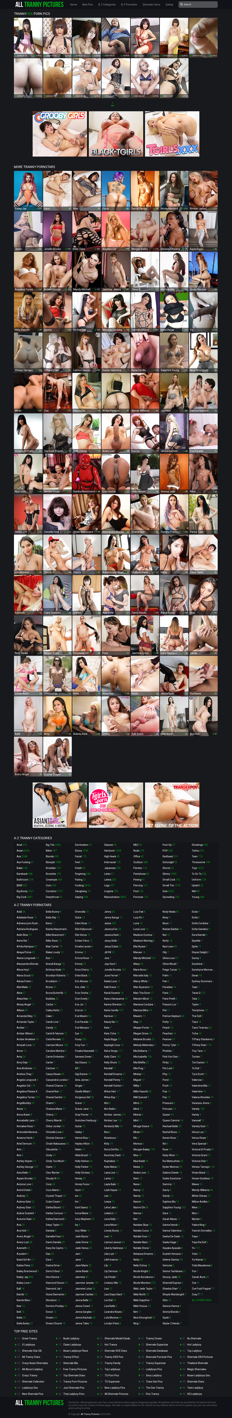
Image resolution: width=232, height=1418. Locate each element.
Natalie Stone (142, 1248)
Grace (80, 1103)
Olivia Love (170, 958)
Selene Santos (173, 1259)
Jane (79, 1259)
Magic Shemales (196, 1369)
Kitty (108, 1143)
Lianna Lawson (114, 1242)
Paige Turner (172, 969)
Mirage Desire (143, 1126)
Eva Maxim (83, 1016)
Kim (107, 1103)
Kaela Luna (112, 981)
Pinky (167, 1062)
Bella (21, 1317)
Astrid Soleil (24, 1190)
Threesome (201, 862)
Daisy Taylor (54, 1224)
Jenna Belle (83, 1300)
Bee (21, 1306)
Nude (138, 850)
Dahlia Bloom (55, 1207)
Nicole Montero (144, 1282)
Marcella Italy (142, 975)
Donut (51, 1311)
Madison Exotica (143, 934)
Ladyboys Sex (30, 1387)
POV (168, 850)
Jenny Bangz (113, 917)
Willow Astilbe (201, 1201)
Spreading (171, 897)
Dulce (80, 917)
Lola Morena (113, 1317)
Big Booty (25, 891)
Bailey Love (24, 1282)
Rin (165, 1143)
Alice (21, 992)
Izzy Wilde (82, 1230)
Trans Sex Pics (154, 1381)
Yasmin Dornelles (203, 1230)
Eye (79, 1033)
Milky (137, 1085)
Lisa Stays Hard (114, 1294)
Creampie (54, 879)
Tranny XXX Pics (114, 1356)
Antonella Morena (29, 1132)
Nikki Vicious (142, 1306)
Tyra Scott (199, 1074)
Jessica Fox (112, 929)
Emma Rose (83, 958)
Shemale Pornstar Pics (159, 1356)
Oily (166, 952)
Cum (51, 885)
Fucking (82, 885)
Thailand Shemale (197, 1363)
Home (73, 4)
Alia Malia (24, 987)
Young (198, 897)
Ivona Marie (83, 1213)
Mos (137, 1155)
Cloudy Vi (53, 1178)
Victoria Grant (201, 1155)
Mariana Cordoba (145, 1004)
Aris (20, 1155)
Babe (22, 868)
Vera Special (200, 1143)
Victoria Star (200, 1161)
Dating (169, 4)
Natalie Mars (142, 1242)
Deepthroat (54, 897)
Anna (21, 1108)
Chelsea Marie (56, 1108)
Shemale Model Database (119, 1338)
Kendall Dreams (115, 1074)
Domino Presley (56, 1306)
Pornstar (140, 897)
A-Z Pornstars (129, 4)
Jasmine (81, 1277)
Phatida (168, 1050)
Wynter (197, 1219)
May (137, 1021)
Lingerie (111, 891)
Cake (50, 1016)
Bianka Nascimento (58, 929)
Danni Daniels (55, 1242)
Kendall (110, 1068)
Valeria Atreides (203, 1097)
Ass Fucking (25, 862)
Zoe (196, 1282)
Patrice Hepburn (174, 1016)
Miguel (138, 1079)
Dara (49, 1259)
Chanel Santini (56, 1097)
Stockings (200, 844)
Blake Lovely (54, 952)
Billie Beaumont (56, 934)
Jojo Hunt (110, 963)
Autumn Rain (26, 1219)
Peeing (139, 879)
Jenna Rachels (85, 1317)
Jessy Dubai (112, 946)
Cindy (51, 1155)
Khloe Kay (111, 1097)
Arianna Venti (25, 1137)
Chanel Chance (56, 1085)
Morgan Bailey (144, 1149)
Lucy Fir (138, 917)
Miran (138, 1132)
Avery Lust (24, 1242)
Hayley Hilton (84, 1143)
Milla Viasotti (142, 1091)
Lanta (109, 1178)
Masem (139, 1016)
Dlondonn (53, 1300)
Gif (77, 1068)
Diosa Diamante (56, 1294)
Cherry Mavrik (55, 1120)
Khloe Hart (111, 1091)
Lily (107, 1265)
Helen (80, 1149)
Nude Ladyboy (71, 1338)
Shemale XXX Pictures (200, 1356)
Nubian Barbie (172, 929)
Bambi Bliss (24, 1300)
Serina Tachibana (174, 1271)
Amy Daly (24, 1062)
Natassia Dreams (145, 1253)
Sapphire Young (174, 1207)
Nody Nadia (171, 911)
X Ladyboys (28, 1344)
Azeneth (23, 1248)
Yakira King (199, 1224)
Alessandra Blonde (29, 963)
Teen (197, 856)
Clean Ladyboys (72, 1344)
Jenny (109, 911)
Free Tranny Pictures (75, 1369)
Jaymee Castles (86, 1294)
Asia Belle (24, 1172)
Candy (51, 1027)
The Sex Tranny (155, 1387)
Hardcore (112, 850)
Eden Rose (83, 923)
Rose (167, 1149)
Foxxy (80, 1039)
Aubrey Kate (25, 1201)
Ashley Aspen (26, 1161)
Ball (20, 1288)
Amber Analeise (28, 1039)
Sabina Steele (172, 1172)
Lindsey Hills (112, 1282)
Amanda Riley (26, 1016)
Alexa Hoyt (24, 969)
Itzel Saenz (83, 1207)
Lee (108, 1195)
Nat (137, 1219)
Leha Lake (111, 1207)
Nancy (138, 1190)
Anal (22, 844)
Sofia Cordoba (201, 923)
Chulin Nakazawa (57, 1143)
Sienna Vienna (172, 1306)
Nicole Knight (141, 1271)
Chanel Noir (54, 1091)
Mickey (139, 1074)
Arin (21, 1149)
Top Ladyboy (194, 1350)
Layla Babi (111, 1184)
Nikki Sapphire (142, 1300)
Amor (22, 1050)
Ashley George (27, 1166)
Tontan (197, 1056)
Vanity (196, 1114)
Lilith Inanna (112, 1259)
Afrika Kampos (27, 946)
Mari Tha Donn (143, 992)
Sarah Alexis (171, 1219)
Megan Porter (143, 1027)
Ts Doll (196, 1068)
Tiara (196, 1021)
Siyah (167, 1317)
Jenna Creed (84, 1306)
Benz (50, 923)
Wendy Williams (202, 1190)
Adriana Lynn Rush (29, 923)
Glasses (110, 844)
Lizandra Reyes (114, 1311)
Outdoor (140, 862)
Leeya (109, 1201)
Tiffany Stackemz (203, 1039)
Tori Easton (200, 1062)
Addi (21, 911)
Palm (167, 975)
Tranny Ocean (154, 1338)
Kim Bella (110, 1108)
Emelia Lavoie (84, 946)
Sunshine (198, 963)
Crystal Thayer (56, 1195)
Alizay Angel (25, 1004)
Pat (166, 1010)
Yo (196, 1248)
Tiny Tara (199, 1050)
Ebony (81, 850)
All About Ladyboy (32, 1369)
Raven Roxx (170, 1137)
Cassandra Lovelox (57, 1079)
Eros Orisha (83, 992)
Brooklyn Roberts (57, 975)
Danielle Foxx (55, 1236)
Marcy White (141, 981)
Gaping (81, 897)
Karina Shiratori (114, 1004)
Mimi (137, 1103)
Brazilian (53, 868)
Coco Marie (53, 1190)
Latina (110, 879)
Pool (138, 891)
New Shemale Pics (32, 1393)
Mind (137, 1108)
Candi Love (53, 1021)
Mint (137, 1120)
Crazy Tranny (29, 1375)
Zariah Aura (200, 1277)
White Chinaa (201, 1195)
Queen (168, 1114)
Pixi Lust (168, 1068)
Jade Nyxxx (82, 1236)
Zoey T (197, 1294)
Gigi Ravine (83, 1074)
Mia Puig (139, 1068)
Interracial (112, 862)
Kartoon (110, 1016)
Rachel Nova (171, 1132)
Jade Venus (83, 1248)
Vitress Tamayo (203, 1166)
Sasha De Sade (173, 1236)
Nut (166, 934)
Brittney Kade (55, 969)
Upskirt (197, 885)
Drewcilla (82, 911)
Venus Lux (199, 1132)
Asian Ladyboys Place (75, 1350)
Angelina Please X (29, 1091)
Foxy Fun (81, 1045)
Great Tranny (29, 1338)
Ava (21, 1224)
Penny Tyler (171, 1045)
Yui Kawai (199, 1259)
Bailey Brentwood (28, 1271)
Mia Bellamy (142, 1050)
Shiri (167, 1300)
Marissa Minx (142, 1010)
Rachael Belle (172, 1126)
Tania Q (198, 992)
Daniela (51, 1230)
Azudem (23, 1253)
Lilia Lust (110, 1253)
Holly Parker (83, 1166)
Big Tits (53, 844)
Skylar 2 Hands (172, 1323)
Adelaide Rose (27, 917)
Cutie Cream (54, 1201)
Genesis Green (84, 1056)
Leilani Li (110, 1213)
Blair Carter (54, 946)
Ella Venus (82, 934)
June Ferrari (112, 975)
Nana (137, 1184)
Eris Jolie (82, 987)
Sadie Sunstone (173, 1178)
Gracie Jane (83, 1108)
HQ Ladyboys (194, 1393)
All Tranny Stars (31, 1356)
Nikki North (141, 1294)
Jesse (110, 923)
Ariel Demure (26, 1143)
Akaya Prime (26, 952)
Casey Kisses (55, 1074)
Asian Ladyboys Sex (198, 1375)
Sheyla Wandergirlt (174, 1294)
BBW (22, 885)
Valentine (199, 1091)
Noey (166, 917)
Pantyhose (141, 873)
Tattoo (198, 850)
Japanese (112, 868)
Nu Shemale (194, 1338)
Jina (107, 958)
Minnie (138, 1114)
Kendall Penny (114, 1079)
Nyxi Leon (170, 946)
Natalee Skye (142, 1224)
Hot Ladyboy (194, 1344)
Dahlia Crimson (56, 1213)
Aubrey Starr (26, 1207)
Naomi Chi (140, 1207)
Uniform (199, 879)
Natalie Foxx (142, 1236)
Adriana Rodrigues (29, 929)
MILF (137, 844)
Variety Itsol (200, 1126)
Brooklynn (53, 981)
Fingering (82, 873)
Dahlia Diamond (56, 1219)
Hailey (79, 1132)
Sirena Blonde (172, 1311)
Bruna (51, 987)
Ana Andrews (26, 1068)
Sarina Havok (171, 1224)
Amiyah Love (26, 1045)
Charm (51, 1103)
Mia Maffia (141, 1062)
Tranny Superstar (156, 1363)
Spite (196, 946)
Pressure (169, 1103)
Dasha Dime (54, 1265)
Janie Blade (83, 1271)
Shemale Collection (33, 1381)
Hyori (79, 1190)
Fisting (80, 879)
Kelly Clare (112, 1056)
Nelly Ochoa (141, 1265)
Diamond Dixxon (57, 1282)
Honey (80, 1178)
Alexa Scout (25, 975)
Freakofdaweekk (86, 1050)
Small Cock (171, 879)
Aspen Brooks (26, 1178)
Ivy (77, 1224)
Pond (167, 1079)
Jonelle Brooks (115, 969)
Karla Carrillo (113, 1010)
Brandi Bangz (55, 963)
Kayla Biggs (112, 1039)
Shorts (168, 868)
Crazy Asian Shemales (35, 1363)
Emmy (80, 963)
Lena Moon (111, 1224)
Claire (51, 1166)
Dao (50, 1253)
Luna (137, 923)
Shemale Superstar (157, 1344)
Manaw (139, 952)
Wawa (197, 1184)
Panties (140, 868)
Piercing (140, 885)
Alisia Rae (24, 998)
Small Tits (171, 885)
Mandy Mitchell (144, 958)
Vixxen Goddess (202, 1178)
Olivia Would (170, 963)
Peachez (169, 1033)
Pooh (167, 1085)
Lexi (108, 1236)
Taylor (196, 1004)
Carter (50, 1062)
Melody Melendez (144, 1045)
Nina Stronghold (144, 1317)
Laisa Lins (111, 1172)
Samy (167, 1190)
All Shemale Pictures (116, 1393)
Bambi (22, 1294)
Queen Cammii (173, 1120)
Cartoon (52, 1068)
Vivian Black (200, 1172)
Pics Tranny (152, 1393)
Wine (196, 1207)
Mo (136, 1137)
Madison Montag (144, 940)
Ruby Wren (170, 1155)
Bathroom (25, 879)
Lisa (108, 1288)
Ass (22, 856)
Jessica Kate (112, 934)
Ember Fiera (83, 940)
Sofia (196, 917)
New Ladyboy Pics (115, 1387)
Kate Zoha (111, 1033)
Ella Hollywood (84, 929)
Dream (51, 1317)
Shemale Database (157, 1350)
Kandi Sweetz (113, 992)
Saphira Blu (171, 1201)
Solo (168, 891)
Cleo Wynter (54, 1172)
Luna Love (140, 929)
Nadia (138, 1166)
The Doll (197, 1016)
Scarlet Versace (173, 1253)
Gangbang (82, 891)
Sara (167, 1213)
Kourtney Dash (114, 1155)
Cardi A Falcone (56, 1033)
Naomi (138, 1201)
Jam (78, 1253)
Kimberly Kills (113, 1126)
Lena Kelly (111, 1219)
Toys (198, 868)
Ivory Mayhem (85, 1219)
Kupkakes (111, 1161)
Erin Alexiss (83, 981)
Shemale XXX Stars (116, 1350)
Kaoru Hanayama (115, 998)
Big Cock (25, 897)
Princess (169, 1108)
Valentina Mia (201, 1085)
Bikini (51, 850)
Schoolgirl (170, 862)
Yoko (196, 1253)
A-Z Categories (107, 4)
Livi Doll (110, 1300)
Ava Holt (23, 1230)
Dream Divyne (55, 1323)
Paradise (169, 987)
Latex (109, 873)
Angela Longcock (27, 1079)
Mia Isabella (142, 1056)
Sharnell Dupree (173, 1282)
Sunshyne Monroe (204, 969)
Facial (80, 856)
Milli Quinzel (141, 1097)
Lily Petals (111, 1277)
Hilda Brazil (83, 1155)
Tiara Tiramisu (202, 1027)
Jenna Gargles (85, 1311)
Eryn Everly (82, 998)
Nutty (167, 940)
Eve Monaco (83, 1027)
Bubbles (52, 998)
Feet (79, 862)
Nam (137, 1178)
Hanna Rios (82, 1137)
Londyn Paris (112, 1323)
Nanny (138, 1195)
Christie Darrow (55, 1137)
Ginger (79, 1085)
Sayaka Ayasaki (173, 1248)
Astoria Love (25, 1184)
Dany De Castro (56, 1248)
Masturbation (115, 897)
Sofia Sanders (201, 929)
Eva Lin (80, 1010)
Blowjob (53, 862)
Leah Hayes (112, 1190)
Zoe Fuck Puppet (203, 1288)
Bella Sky (53, 917)
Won (195, 1213)
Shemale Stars (195, 1381)
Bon (50, 958)
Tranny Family (113, 1363)
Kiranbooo (111, 1137)
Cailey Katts (54, 1010)
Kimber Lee (113, 1120)
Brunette (53, 873)
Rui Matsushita (173, 1161)
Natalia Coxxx (142, 1230)
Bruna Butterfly (56, 992)
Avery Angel (25, 1236)
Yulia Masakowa (202, 1265)
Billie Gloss (53, 940)
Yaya (196, 1236)
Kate (107, 1027)
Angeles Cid (26, 1085)
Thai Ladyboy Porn (73, 1393)
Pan (166, 981)
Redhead (170, 856)
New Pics (87, 4)
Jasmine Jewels (87, 1282)
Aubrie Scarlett (26, 1213)
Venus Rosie (200, 1137)
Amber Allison (26, 1033)
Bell (20, 1311)
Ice (78, 1195)
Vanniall (198, 1120)
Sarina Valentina (174, 1230)
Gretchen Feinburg (86, 1120)
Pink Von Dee (171, 1056)
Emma (80, 952)
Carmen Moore (57, 1045)
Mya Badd (140, 1161)
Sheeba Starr (172, 1288)
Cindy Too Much (56, 1161)
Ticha (197, 1033)
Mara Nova (140, 969)
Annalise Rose (26, 1126)
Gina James (83, 1079)
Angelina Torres (28, 1097)
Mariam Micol (142, 998)
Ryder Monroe (172, 1166)
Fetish (80, 868)
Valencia (198, 1079)
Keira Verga (113, 1050)
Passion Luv (170, 1004)
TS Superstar (112, 1381)
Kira (107, 1132)
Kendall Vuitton (113, 1085)
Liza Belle (110, 1306)
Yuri (195, 1271)
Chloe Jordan (55, 1126)
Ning (136, 1323)
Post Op (169, 844)
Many (138, 963)
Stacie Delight (201, 952)
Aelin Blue (24, 934)
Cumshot (54, 891)
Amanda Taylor (26, 1021)
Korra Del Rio (113, 1149)
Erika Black (83, 975)
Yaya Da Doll (200, 1242)
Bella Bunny (53, 911)
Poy (166, 1097)
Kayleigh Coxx (113, 1045)
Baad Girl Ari (25, 1259)
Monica (138, 1143)
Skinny (170, 873)
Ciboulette (53, 1149)
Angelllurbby (25, 1103)
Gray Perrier (83, 1114)
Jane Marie (83, 1265)
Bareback (24, 873)
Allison (22, 1010)
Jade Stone (83, 1242)
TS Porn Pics (112, 1375)
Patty (167, 1021)
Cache (51, 1004)
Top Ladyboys (112, 1369)
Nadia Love (141, 1172)
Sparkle (197, 940)
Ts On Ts (199, 873)
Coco (50, 1184)
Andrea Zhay (25, 1074)
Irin (77, 1201)
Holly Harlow (83, 1161)
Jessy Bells (111, 940)
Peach (168, 1027)
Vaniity (198, 1108)
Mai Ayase (140, 946)
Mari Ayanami (143, 987)
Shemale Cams (151, 4)
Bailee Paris (25, 1265)
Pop (167, 1091)
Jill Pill (109, 952)
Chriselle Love (55, 1132)
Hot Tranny (111, 1344)
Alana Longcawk (28, 958)
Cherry (51, 1114)
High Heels (112, 856)
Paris (167, 992)
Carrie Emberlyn (56, 1056)
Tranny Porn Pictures (75, 1381)
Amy (21, 1056)
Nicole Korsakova (144, 1277)
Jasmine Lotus (85, 1288)
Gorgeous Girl (84, 1097)
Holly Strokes (84, 1172)
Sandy (168, 1195)
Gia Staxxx (82, 1062)
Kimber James (115, 1114)
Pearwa (169, 1039)
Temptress (200, 1010)
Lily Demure (112, 1271)
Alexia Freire (25, 981)
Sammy (169, 1184)
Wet (196, 891)
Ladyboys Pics (154, 1369)
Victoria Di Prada (203, 1149)
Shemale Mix (70, 1363)
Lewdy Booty (113, 1230)
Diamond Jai (54, 1288)
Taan (196, 987)
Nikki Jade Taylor (144, 1288)
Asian (23, 850)
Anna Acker (24, 1114)
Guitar (80, 1126)
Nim (137, 1311)
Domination (83, 844)
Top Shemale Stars (74, 1375)
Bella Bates (25, 1323)
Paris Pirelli (170, 998)
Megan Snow (142, 1033)
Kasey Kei (111, 1021)
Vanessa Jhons (201, 1103)
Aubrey (22, 1195)
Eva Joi (81, 1004)
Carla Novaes (55, 1039)
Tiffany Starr (202, 1045)
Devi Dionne (53, 1277)
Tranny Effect (71, 1356)
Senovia (168, 1265)
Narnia (138, 1213)
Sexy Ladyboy (154, 1375)
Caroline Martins (56, 1050)
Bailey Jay (25, 1277)
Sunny (196, 958)
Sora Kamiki (199, 934)
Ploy (167, 1074)
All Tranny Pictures (90, 1414)
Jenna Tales (83, 1323)
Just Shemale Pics (73, 1387)
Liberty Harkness (115, 1248)
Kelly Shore (112, 1062)
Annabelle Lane (27, 1120)
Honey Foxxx (84, 1184)
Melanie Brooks (143, 1039)
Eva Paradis (83, 1021)
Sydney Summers (204, 981)
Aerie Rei (23, 940)
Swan (197, 975)
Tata (196, 998)
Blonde (52, 856)
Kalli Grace (111, 987)
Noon (167, 923)
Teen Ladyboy (195, 1387)
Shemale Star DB (32, 1350)
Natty (138, 1259)
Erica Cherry (83, 969)
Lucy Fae (139, 911)
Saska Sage (170, 1242)
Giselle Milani (83, 1091)
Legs (109, 885)
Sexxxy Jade (172, 1277)
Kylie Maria (112, 1166)
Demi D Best (54, 1271)
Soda (196, 911)
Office (138, 856)
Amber (22, 1027)
